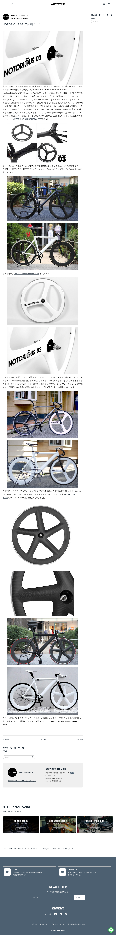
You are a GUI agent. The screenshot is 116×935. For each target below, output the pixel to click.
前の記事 (6, 739)
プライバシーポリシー (58, 924)
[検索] (32, 757)
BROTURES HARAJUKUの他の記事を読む (22, 781)
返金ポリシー (44, 924)
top (4, 849)
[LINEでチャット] (111, 930)
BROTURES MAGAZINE (18, 849)
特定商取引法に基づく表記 (76, 924)
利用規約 (34, 924)
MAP (72, 772)
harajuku (46, 849)
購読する (79, 897)
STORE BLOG (35, 849)
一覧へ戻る (43, 739)
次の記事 (80, 739)
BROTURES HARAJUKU (19, 18)
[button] (7, 4)
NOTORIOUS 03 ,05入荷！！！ (64, 849)
